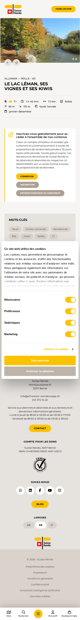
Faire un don (63, 9)
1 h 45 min (32, 101)
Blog (40, 504)
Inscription (27, 184)
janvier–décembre (20, 111)
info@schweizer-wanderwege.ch (40, 396)
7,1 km (52, 101)
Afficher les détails (56, 349)
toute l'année (48, 106)
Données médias (40, 596)
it (52, 525)
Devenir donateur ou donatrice (40, 193)
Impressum (40, 572)
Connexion (27, 176)
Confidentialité (40, 584)
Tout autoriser (40, 360)
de (29, 525)
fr (40, 525)
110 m (26, 106)
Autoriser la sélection (40, 371)
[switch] (70, 311)
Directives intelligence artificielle (40, 590)
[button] (40, 40)
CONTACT (40, 428)
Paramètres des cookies (40, 566)
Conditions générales (40, 578)
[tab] (73, 59)
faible (68, 101)
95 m (12, 106)
